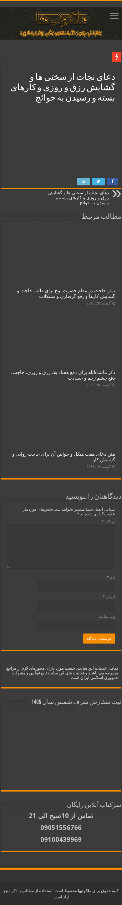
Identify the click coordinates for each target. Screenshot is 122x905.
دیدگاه (108, 521)
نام (111, 577)
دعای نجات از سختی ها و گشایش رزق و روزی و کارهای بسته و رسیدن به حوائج (78, 195)
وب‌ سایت (107, 616)
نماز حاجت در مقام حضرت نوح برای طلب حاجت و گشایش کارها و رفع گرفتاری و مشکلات (66, 293)
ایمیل (109, 597)
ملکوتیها (84, 890)
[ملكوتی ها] (61, 23)
